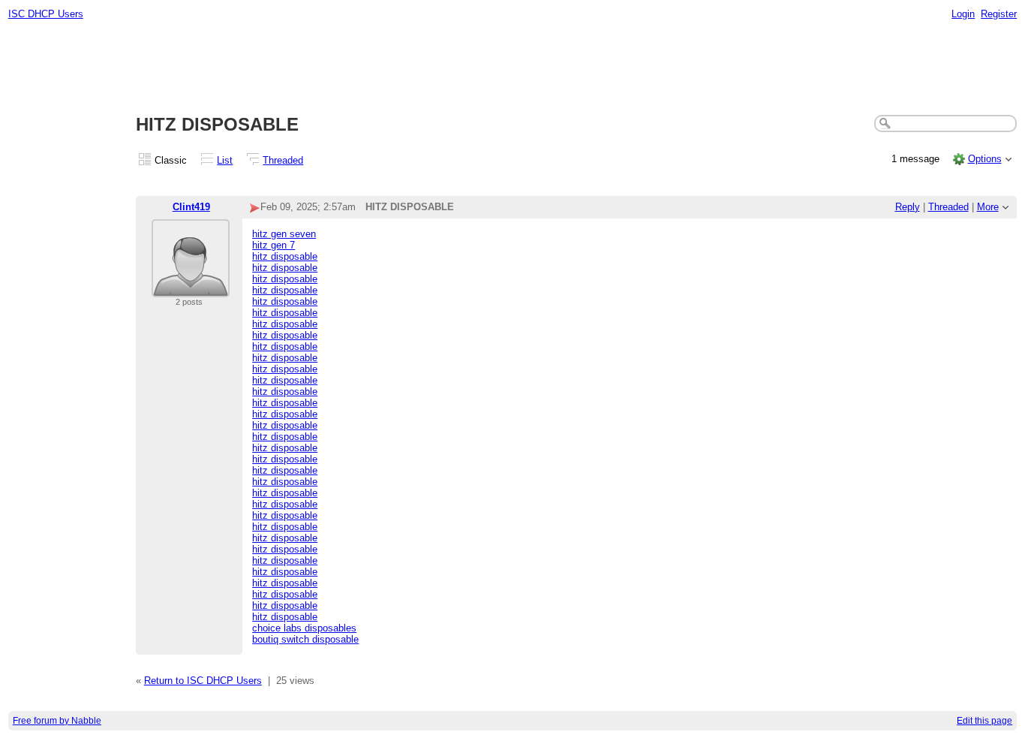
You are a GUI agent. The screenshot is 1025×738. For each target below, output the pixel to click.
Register (999, 14)
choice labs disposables (304, 628)
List (225, 160)
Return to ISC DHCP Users (203, 680)
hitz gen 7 (273, 245)
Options (985, 158)
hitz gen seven (284, 233)
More (988, 206)
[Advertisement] (512, 68)
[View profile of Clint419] (191, 288)
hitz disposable (284, 256)
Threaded (283, 160)
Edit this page (984, 720)
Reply (907, 206)
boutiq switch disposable (305, 639)
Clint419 (191, 206)
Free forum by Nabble (57, 720)
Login (963, 14)
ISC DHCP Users (45, 14)
